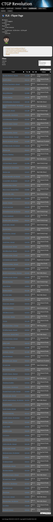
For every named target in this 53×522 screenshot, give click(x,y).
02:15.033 (27, 470)
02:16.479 (27, 150)
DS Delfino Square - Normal (10, 330)
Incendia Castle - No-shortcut (10, 220)
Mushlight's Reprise (8, 510)
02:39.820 (27, 466)
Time (27, 72)
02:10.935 (27, 400)
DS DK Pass (6, 457)
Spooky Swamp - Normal (9, 409)
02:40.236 (27, 431)
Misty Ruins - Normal (8, 88)
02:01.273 (27, 339)
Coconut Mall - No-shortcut (10, 181)
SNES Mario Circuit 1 (8, 308)
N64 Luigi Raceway (8, 282)
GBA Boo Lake (6, 150)
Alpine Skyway (7, 286)
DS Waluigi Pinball (8, 461)
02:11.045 (27, 106)
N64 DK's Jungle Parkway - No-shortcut (13, 400)
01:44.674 (27, 396)
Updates (3, 11)
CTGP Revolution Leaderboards (14, 50)
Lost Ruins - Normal (8, 352)
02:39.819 (27, 369)
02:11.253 (27, 378)
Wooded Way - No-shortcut (10, 483)
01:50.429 (27, 479)
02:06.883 (27, 268)
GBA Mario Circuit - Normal (10, 277)
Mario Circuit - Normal (9, 110)
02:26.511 (27, 461)
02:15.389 (27, 216)
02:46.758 (27, 343)
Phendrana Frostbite (8, 383)
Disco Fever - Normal (8, 299)
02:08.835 (27, 124)
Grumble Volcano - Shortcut (10, 374)
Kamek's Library (7, 80)
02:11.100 (27, 321)
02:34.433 (27, 440)
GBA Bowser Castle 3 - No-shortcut (12, 198)
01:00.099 (27, 365)
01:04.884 (27, 189)
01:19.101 (27, 334)
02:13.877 (27, 88)
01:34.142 (27, 356)
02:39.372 (27, 303)
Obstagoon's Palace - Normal (10, 264)
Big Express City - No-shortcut (11, 167)
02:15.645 (27, 167)
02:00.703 (27, 246)
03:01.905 (27, 264)
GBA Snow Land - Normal (9, 396)
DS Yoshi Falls (6, 365)
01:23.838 (27, 141)
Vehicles (4, 61)
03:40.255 (27, 211)
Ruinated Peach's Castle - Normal (11, 391)
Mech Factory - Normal (9, 369)
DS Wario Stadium (7, 97)
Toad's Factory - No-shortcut (10, 387)
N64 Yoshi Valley (7, 295)
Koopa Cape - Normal (8, 303)
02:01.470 (27, 132)
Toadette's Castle (7, 431)
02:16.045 (27, 501)
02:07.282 (27, 102)
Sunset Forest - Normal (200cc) (11, 334)
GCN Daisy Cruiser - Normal (10, 255)
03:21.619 (27, 220)
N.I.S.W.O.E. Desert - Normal (10, 124)
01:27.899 (27, 238)
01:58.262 (27, 492)
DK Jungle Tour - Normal (9, 479)
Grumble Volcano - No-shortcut (11, 418)
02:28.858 (27, 391)
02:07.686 (27, 97)
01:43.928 (27, 207)
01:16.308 (27, 75)
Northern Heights (7, 290)
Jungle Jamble (6, 426)
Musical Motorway (8, 93)
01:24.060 (27, 277)
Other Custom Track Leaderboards (15, 51)
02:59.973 (27, 154)
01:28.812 (27, 497)
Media (25, 8)
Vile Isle (5, 321)
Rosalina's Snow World (9, 268)
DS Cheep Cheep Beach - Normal (11, 84)
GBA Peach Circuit (7, 488)
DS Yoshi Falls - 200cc (8, 194)
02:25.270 (27, 448)
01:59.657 (27, 229)
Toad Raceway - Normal (9, 233)
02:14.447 (27, 422)
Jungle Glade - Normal (8, 225)
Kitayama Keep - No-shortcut (10, 501)
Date (33, 72)
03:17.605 (27, 176)
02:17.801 (27, 352)
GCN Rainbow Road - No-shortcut (11, 211)
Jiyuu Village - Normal (9, 347)
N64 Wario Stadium (8, 470)
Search (4, 64)
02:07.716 (27, 203)
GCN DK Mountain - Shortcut (10, 119)
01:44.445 (27, 137)
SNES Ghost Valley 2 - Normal (10, 325)
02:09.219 (27, 457)
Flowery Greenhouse (8, 216)
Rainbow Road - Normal (9, 448)
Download (18, 8)
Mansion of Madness (8, 154)
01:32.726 (27, 308)
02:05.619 (27, 330)
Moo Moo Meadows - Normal (10, 75)
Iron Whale (6, 505)
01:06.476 (27, 233)
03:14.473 (27, 409)
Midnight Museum (8, 356)
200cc (23, 48)
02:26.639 (27, 128)
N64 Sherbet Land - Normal (10, 361)
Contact (10, 11)
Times (3, 63)
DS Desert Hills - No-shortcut (10, 115)
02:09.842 (27, 435)
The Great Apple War (8, 413)
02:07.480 (27, 225)
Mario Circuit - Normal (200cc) (11, 189)
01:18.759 (27, 475)
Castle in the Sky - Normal (9, 444)
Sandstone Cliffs (7, 128)
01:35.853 (27, 488)
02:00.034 (27, 510)
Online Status (42, 8)
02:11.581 (27, 290)
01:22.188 (27, 110)
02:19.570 (27, 185)
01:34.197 (27, 172)
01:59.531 (27, 383)
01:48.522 (27, 282)
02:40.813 (27, 286)
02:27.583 (27, 119)
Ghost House (6, 492)
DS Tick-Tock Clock (8, 207)
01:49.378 (27, 242)
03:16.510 (27, 374)
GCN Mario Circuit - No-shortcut (11, 146)
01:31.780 (27, 146)
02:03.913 (27, 361)
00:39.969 (27, 194)
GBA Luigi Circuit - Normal (10, 378)
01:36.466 (27, 115)
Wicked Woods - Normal (9, 466)
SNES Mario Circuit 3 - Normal (11, 475)
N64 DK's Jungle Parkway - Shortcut (12, 273)
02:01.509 (27, 181)
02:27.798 (27, 299)
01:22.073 (27, 312)
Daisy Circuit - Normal (9, 497)
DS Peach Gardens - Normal (10, 132)
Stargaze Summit (7, 404)
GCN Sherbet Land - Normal (10, 260)
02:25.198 (27, 444)
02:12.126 (27, 251)
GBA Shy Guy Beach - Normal (10, 141)
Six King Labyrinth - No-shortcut (11, 176)
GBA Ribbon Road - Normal (10, 251)
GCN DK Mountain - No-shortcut (11, 102)
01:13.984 (27, 163)
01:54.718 (27, 418)
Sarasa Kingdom (7, 159)
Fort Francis (6, 435)
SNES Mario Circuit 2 (8, 312)
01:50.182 (27, 387)
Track (13, 72)
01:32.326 (27, 260)
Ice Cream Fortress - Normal (10, 339)
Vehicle (44, 72)
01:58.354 (27, 404)
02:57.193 (27, 453)
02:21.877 (27, 483)
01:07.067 (27, 426)
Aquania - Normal (7, 203)
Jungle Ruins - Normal (8, 242)
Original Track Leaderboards (13, 48)
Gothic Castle (6, 343)
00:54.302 (27, 325)
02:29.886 (27, 347)
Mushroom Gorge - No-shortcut (11, 453)
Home (2, 8)
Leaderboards (32, 8)
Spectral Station (7, 229)
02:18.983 (27, 198)
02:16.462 (27, 273)
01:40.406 (27, 505)
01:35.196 (27, 255)
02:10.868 (27, 93)
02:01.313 (27, 317)
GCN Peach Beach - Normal (10, 163)
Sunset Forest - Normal (9, 317)
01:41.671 (27, 84)
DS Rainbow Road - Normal (10, 246)
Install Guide (10, 8)
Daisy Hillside (6, 238)
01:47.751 (27, 295)
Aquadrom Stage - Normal (10, 185)
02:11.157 (27, 413)
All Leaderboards (10, 53)
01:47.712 (27, 80)
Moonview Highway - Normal (10, 137)
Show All (48, 69)
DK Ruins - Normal (8, 422)
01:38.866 (27, 159)
